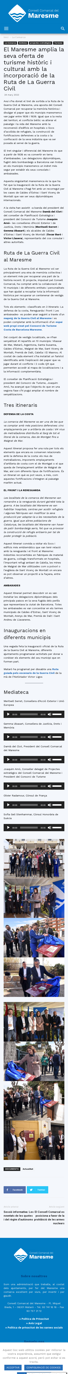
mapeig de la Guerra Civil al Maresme (28, 318)
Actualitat (28, 1169)
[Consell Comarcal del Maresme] (34, 12)
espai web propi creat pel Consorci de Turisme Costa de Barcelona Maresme (33, 326)
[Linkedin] (39, 1352)
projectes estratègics (40, 43)
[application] (34, 714)
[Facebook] (19, 1352)
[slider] (57, 714)
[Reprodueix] (8, 714)
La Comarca (19, 37)
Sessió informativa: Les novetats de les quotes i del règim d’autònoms (19, 1215)
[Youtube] (49, 1352)
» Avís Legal (34, 1323)
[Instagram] (29, 1352)
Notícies (23, 43)
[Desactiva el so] (49, 714)
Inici (6, 37)
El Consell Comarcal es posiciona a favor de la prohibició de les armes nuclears (49, 1217)
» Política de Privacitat (34, 1319)
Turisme (58, 43)
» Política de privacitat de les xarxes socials (34, 1327)
